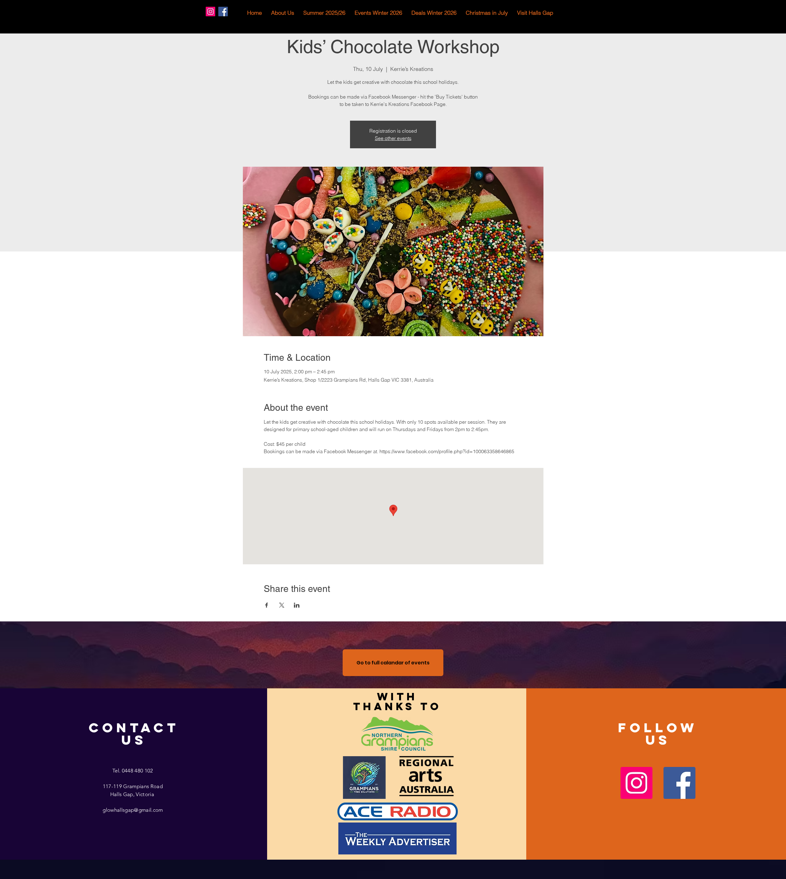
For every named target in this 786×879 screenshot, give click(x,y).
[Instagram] (210, 11)
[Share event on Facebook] (267, 605)
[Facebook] (223, 11)
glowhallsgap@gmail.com (133, 810)
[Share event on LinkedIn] (297, 605)
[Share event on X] (282, 605)
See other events (393, 138)
